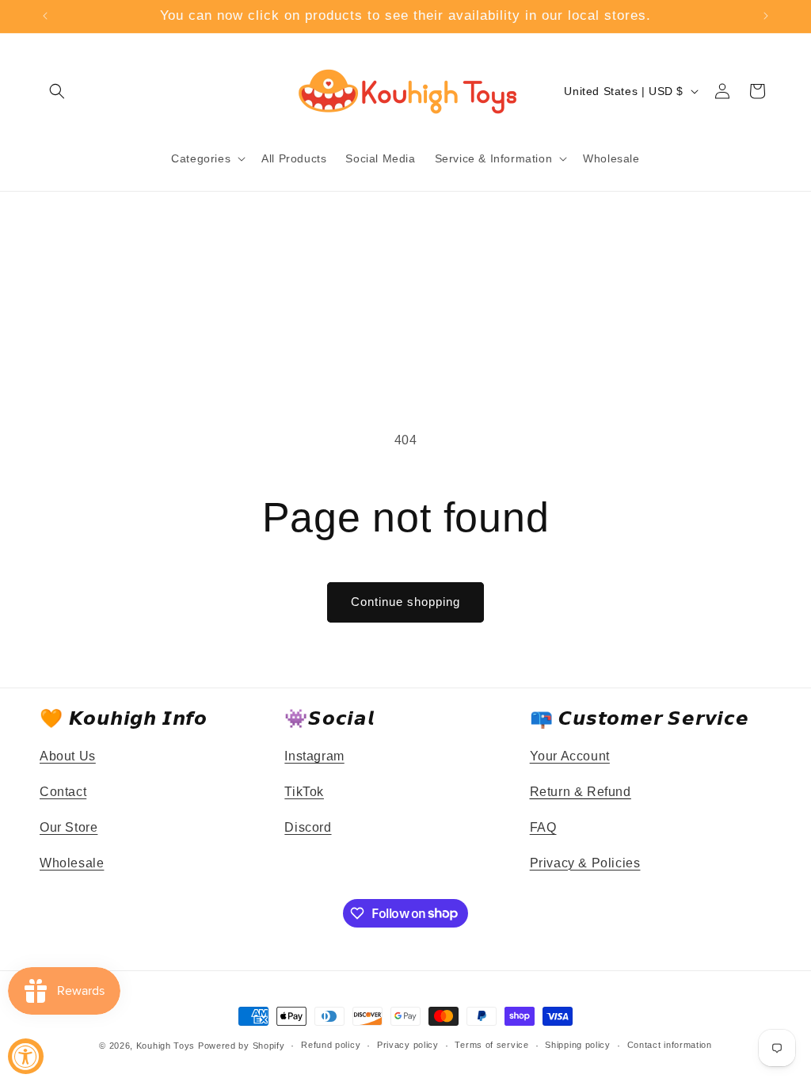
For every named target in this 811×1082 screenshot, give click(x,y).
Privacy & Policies (585, 863)
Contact (63, 791)
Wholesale (72, 863)
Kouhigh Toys (165, 1045)
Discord (307, 827)
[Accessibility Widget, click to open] (26, 1056)
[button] (57, 91)
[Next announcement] (765, 16)
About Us (68, 756)
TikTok (304, 791)
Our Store (68, 827)
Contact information (669, 1045)
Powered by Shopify (241, 1045)
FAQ (543, 827)
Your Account (570, 756)
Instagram (314, 756)
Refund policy (330, 1045)
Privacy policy (408, 1045)
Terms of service (491, 1045)
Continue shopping (405, 601)
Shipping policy (578, 1045)
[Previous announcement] (45, 16)
